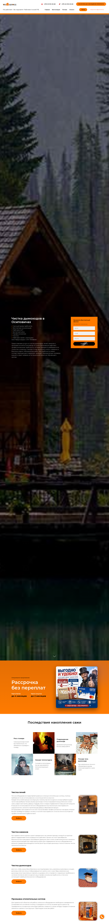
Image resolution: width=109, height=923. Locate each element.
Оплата (71, 9)
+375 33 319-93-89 (50, 4)
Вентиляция (56, 9)
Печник (64, 9)
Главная (47, 9)
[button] (18, 818)
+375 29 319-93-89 (67, 4)
